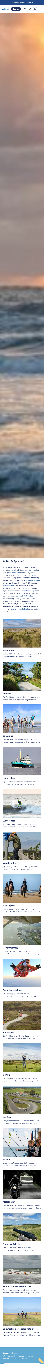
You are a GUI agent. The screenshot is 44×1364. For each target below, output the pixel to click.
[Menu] (41, 9)
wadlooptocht (8, 586)
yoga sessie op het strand (20, 596)
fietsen (29, 570)
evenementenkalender (20, 609)
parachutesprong (27, 591)
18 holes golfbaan (32, 580)
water (34, 575)
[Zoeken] (25, 9)
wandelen (16, 573)
